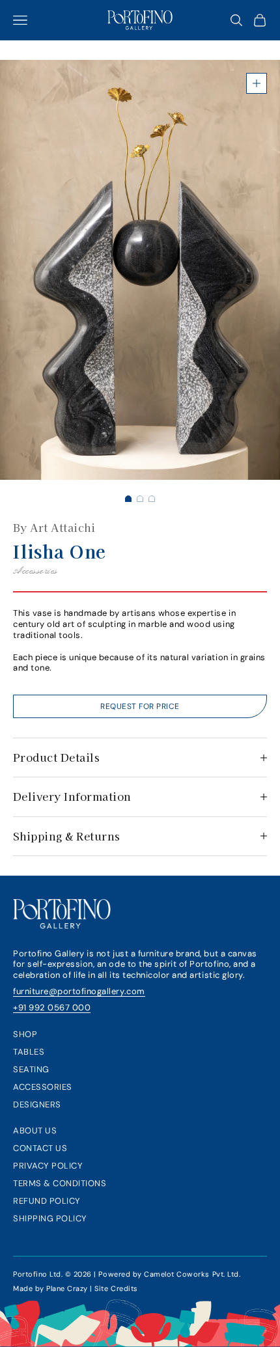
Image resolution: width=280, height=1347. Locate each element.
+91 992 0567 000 (52, 1007)
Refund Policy (47, 1200)
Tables (28, 1051)
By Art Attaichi (54, 527)
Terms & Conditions (59, 1183)
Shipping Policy (50, 1218)
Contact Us (40, 1148)
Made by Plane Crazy (50, 1288)
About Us (35, 1130)
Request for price (139, 706)
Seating (31, 1069)
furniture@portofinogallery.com (79, 991)
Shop (25, 1034)
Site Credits (115, 1288)
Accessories (42, 1086)
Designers (37, 1104)
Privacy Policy (48, 1165)
